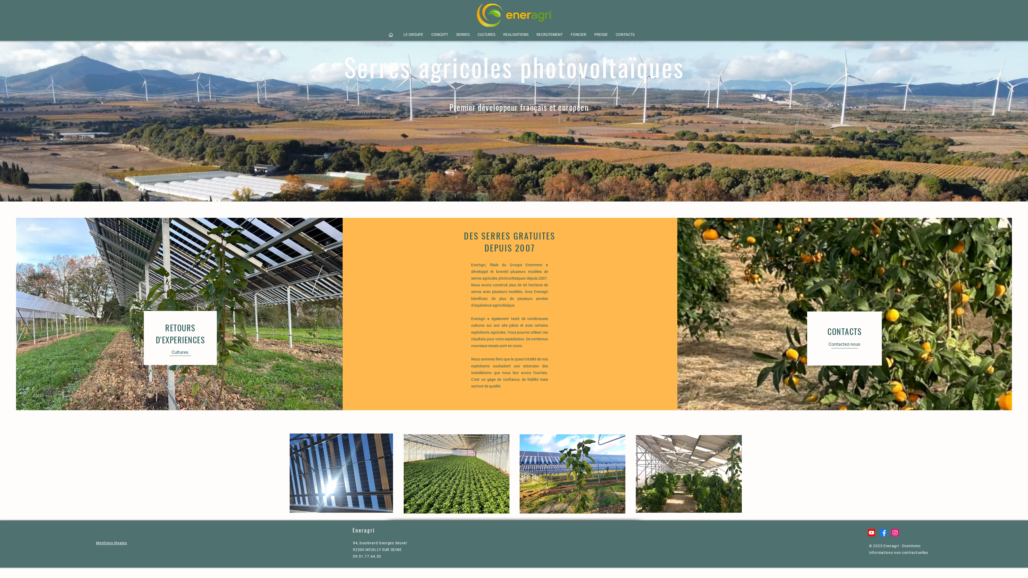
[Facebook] (883, 532)
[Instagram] (895, 532)
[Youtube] (871, 532)
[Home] (391, 35)
